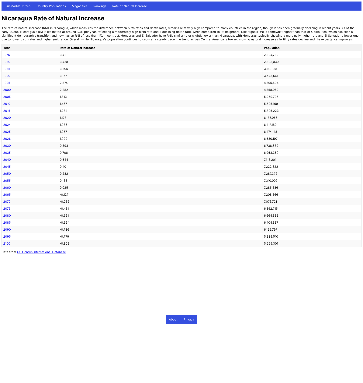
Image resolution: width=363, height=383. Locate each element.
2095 (7, 236)
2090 (7, 229)
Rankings (99, 6)
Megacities (79, 6)
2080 (7, 215)
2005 (7, 97)
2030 (7, 145)
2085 (7, 222)
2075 (7, 208)
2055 (7, 180)
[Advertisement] (115, 283)
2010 (6, 104)
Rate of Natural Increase (129, 6)
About (173, 319)
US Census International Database (41, 252)
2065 (7, 194)
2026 (7, 139)
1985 (6, 69)
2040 (7, 159)
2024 (7, 125)
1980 (6, 62)
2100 (6, 243)
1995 (6, 83)
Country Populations (51, 6)
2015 (6, 111)
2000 (7, 90)
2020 (7, 118)
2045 (7, 166)
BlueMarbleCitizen (17, 6)
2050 (7, 173)
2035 (7, 152)
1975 (6, 55)
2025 (7, 132)
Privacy (189, 319)
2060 (7, 187)
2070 (7, 201)
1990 (6, 76)
